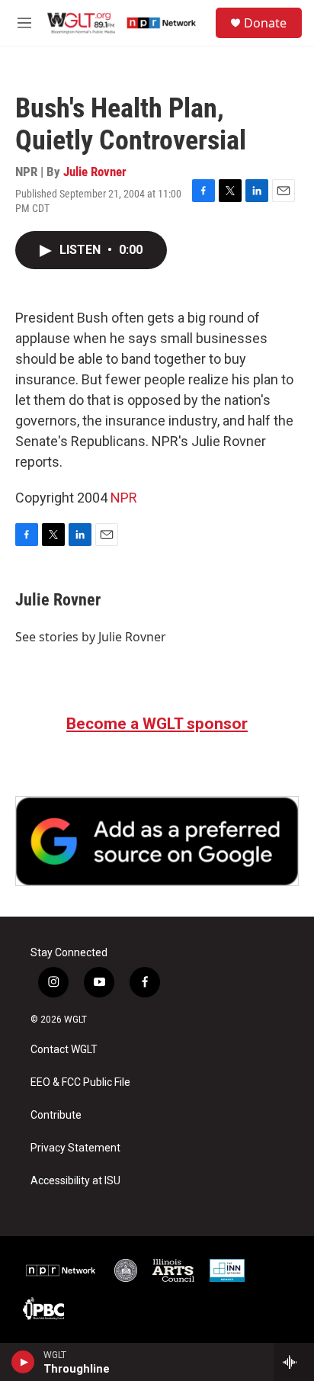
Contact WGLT (64, 1049)
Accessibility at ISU (75, 1181)
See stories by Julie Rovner (90, 636)
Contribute (56, 1115)
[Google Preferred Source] (157, 841)
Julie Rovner (95, 171)
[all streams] (294, 1362)
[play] (23, 1362)
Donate (265, 23)
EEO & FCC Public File (80, 1082)
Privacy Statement (75, 1148)
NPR (124, 498)
